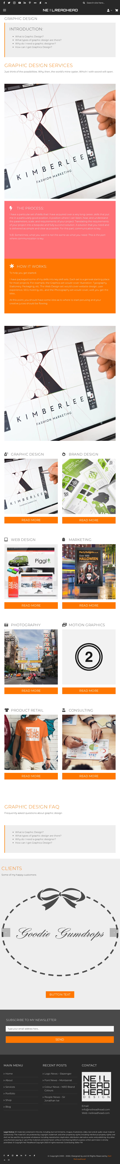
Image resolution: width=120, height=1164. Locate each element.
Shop (8, 1100)
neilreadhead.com (99, 1113)
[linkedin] (25, 3)
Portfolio (10, 1093)
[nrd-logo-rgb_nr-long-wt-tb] (60, 9)
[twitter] (9, 3)
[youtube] (19, 3)
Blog (8, 1106)
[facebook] (4, 3)
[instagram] (14, 3)
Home (9, 1073)
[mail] (9, 1160)
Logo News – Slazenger (57, 1073)
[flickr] (35, 3)
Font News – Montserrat (58, 1080)
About (9, 1080)
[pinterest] (30, 3)
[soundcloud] (45, 3)
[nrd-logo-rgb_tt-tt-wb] (96, 1073)
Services (10, 1087)
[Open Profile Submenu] (111, 10)
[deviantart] (40, 3)
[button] (5, 932)
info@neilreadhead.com (96, 1109)
